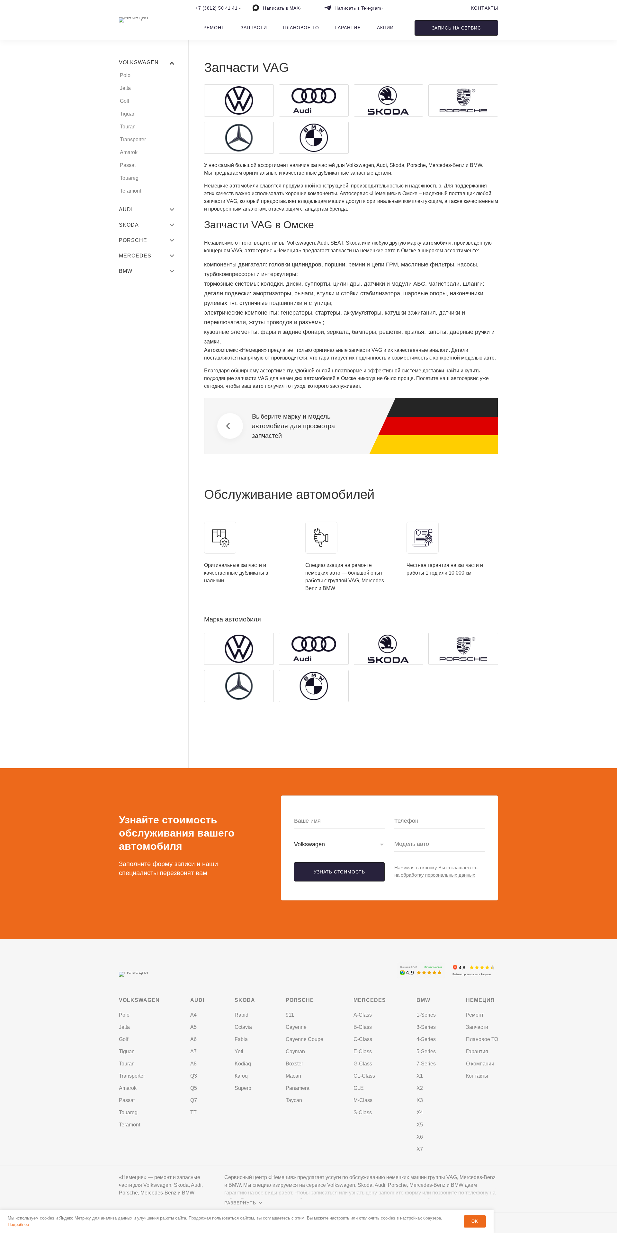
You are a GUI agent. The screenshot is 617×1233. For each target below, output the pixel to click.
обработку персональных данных (438, 875)
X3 (419, 1100)
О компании (480, 1063)
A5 (193, 1027)
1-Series (426, 1015)
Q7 (193, 1100)
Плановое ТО (301, 27)
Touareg (129, 178)
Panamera (297, 1088)
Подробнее (18, 1224)
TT (193, 1112)
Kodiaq (243, 1063)
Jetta (125, 88)
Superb (243, 1088)
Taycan (294, 1100)
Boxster (294, 1063)
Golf (124, 101)
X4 (419, 1112)
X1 (419, 1076)
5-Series (426, 1051)
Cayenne (296, 1027)
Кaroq (241, 1076)
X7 (419, 1149)
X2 (419, 1088)
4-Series (426, 1039)
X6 (419, 1137)
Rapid (241, 1015)
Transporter (133, 139)
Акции (385, 27)
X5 (419, 1124)
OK (474, 1221)
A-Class (362, 1015)
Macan (293, 1076)
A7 (193, 1051)
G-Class (362, 1063)
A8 (193, 1063)
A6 (193, 1039)
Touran (128, 126)
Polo (125, 75)
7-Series (426, 1063)
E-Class (362, 1051)
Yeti (239, 1051)
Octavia (243, 1027)
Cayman (295, 1051)
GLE (358, 1088)
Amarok (129, 152)
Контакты (484, 8)
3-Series (426, 1027)
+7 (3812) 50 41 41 (216, 8)
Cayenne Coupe (304, 1039)
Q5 (193, 1088)
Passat (128, 165)
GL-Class (364, 1076)
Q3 (193, 1076)
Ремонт (214, 27)
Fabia (241, 1039)
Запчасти (254, 27)
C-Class (362, 1039)
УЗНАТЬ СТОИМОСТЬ (339, 871)
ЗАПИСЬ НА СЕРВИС (456, 27)
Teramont (130, 191)
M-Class (362, 1100)
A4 (193, 1015)
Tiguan (128, 114)
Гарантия (348, 27)
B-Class (362, 1027)
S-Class (362, 1112)
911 (290, 1015)
